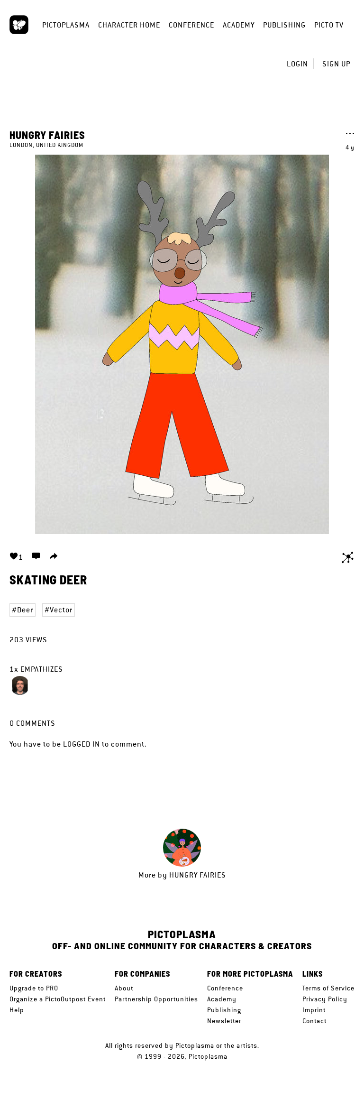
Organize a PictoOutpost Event (57, 999)
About (124, 988)
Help (16, 1010)
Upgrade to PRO (33, 988)
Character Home (129, 25)
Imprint (314, 1010)
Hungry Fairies (47, 134)
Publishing (284, 25)
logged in (81, 744)
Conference (191, 25)
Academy (239, 25)
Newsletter (224, 1021)
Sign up (336, 64)
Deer (25, 610)
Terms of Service (328, 988)
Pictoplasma (66, 25)
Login (297, 64)
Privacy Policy (324, 999)
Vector (61, 610)
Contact (314, 1021)
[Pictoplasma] (18, 24)
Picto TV (329, 25)
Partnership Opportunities (156, 999)
